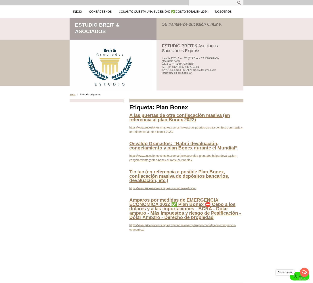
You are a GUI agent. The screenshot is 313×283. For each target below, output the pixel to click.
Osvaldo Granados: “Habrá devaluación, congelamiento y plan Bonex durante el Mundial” (183, 145)
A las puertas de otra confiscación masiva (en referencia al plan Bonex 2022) (179, 117)
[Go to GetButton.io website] (304, 279)
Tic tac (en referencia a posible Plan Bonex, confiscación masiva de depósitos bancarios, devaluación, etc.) (179, 176)
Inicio (73, 94)
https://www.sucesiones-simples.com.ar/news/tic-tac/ (162, 188)
